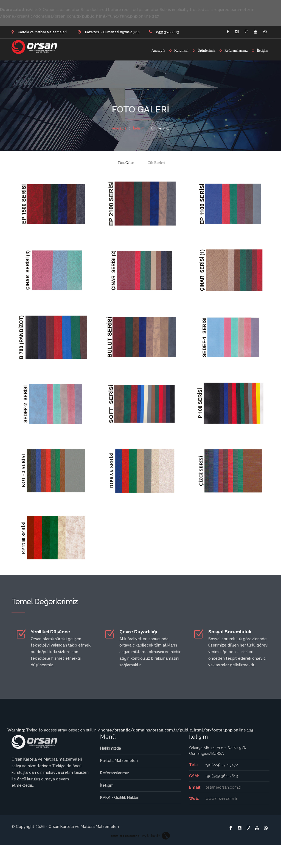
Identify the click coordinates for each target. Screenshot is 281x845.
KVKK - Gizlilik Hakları (119, 797)
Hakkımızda (110, 748)
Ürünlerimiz (206, 50)
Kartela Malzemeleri (119, 760)
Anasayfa (158, 50)
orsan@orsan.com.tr (223, 787)
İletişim (262, 50)
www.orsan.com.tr (221, 798)
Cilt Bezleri (156, 163)
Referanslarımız (236, 50)
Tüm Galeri (126, 163)
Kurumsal (181, 50)
